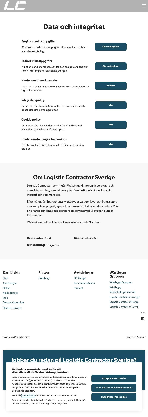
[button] (111, 144)
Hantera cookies (12, 308)
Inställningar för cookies (114, 397)
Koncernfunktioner (84, 283)
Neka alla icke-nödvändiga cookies (114, 388)
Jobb (5, 298)
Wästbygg (115, 287)
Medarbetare (10, 293)
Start (5, 278)
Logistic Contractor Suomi (124, 307)
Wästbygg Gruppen (121, 282)
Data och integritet (13, 302)
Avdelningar (10, 283)
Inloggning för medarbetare (16, 337)
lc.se (142, 313)
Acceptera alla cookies (114, 378)
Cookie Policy (28, 395)
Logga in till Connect (135, 337)
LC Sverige (80, 278)
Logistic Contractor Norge (124, 302)
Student (78, 288)
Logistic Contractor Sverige (125, 297)
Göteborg (44, 278)
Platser (6, 288)
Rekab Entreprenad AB (122, 292)
